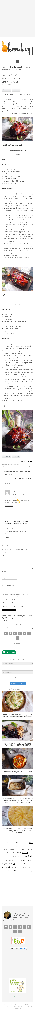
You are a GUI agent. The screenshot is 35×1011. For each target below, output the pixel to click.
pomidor (28, 860)
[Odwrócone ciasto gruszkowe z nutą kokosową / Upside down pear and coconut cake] (17, 826)
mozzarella (22, 857)
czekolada (26, 843)
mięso (19, 466)
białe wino (4, 843)
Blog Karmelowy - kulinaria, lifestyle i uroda (17, 47)
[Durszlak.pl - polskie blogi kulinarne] (18, 997)
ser (14, 863)
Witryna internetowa (8, 585)
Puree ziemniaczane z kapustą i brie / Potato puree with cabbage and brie (17, 715)
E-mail (4, 578)
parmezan (15, 860)
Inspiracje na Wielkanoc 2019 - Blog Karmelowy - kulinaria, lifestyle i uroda (16, 523)
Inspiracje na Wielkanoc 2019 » (24, 478)
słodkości (6, 867)
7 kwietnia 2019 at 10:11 (18, 494)
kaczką (27, 111)
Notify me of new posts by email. (13, 606)
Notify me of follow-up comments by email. (16, 603)
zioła (7, 467)
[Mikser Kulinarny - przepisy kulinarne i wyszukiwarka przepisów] (17, 992)
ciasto (12, 843)
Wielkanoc (12, 867)
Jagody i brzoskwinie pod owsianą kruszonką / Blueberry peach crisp (17, 744)
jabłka (31, 849)
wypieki (4, 871)
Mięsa (17, 464)
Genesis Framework (18, 1006)
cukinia (16, 843)
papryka (8, 860)
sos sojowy (18, 864)
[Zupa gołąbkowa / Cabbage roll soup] (17, 769)
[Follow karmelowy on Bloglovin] (18, 949)
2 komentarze (10, 84)
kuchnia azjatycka (17, 853)
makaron (5, 857)
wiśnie (3, 467)
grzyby (23, 849)
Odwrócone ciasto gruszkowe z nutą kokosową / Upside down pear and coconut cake (17, 831)
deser (31, 842)
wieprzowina (19, 867)
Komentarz (5, 555)
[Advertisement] (17, 18)
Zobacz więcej (7, 921)
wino (24, 867)
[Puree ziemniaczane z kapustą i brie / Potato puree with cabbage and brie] (17, 711)
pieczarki (22, 860)
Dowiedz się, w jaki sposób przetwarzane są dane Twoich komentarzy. (17, 618)
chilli (8, 842)
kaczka (15, 466)
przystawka (6, 863)
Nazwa (4, 571)
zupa (20, 871)
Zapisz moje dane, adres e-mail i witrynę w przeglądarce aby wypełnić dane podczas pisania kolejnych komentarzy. (17, 597)
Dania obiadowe (12, 464)
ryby (11, 864)
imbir (28, 849)
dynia (11, 849)
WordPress (17, 1008)
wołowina (29, 867)
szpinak (23, 864)
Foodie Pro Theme (18, 1004)
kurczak (25, 852)
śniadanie (25, 871)
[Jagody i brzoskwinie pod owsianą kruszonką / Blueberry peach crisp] (17, 740)
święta (29, 466)
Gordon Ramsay (16, 849)
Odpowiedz (9, 506)
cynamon (11, 466)
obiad (25, 466)
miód (22, 466)
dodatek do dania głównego (13, 846)
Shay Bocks (29, 1004)
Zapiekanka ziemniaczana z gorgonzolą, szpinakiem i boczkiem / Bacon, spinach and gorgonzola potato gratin (17, 800)
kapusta (9, 852)
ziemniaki (11, 871)
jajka (3, 852)
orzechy (3, 860)
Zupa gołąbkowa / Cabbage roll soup (17, 772)
